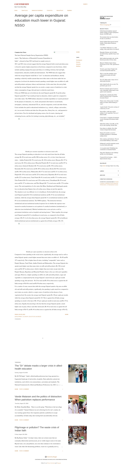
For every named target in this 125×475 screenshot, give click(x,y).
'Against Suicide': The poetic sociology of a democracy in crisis (109, 107)
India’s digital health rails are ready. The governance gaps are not (109, 84)
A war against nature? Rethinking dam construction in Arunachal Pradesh (109, 148)
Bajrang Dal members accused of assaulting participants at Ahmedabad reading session (108, 134)
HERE (104, 166)
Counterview (21, 4)
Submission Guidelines (37, 10)
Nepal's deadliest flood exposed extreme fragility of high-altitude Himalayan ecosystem (109, 43)
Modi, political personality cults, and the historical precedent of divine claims (109, 59)
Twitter (48, 463)
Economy (78, 62)
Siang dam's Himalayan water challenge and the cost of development (109, 153)
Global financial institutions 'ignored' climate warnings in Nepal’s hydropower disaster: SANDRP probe (109, 32)
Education (78, 64)
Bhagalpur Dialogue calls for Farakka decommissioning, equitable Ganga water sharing (109, 53)
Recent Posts (60, 10)
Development (79, 60)
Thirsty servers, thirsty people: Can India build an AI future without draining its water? (109, 102)
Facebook (53, 463)
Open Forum (25, 10)
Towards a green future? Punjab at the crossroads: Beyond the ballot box (108, 69)
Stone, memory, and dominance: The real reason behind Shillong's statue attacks (109, 139)
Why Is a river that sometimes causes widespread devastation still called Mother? (108, 75)
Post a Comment (24, 389)
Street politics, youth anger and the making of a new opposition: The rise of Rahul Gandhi (109, 113)
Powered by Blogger (52, 456)
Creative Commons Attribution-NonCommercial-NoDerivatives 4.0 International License (109, 183)
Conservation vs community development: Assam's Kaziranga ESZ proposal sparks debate (109, 119)
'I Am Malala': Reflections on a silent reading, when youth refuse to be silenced (109, 48)
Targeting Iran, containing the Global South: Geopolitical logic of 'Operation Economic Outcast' (109, 96)
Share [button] (78, 52)
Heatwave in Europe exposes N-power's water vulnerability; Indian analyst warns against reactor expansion (109, 90)
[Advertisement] (51, 39)
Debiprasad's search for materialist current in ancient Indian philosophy (109, 144)
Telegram (59, 463)
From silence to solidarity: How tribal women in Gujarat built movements (108, 128)
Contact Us (49, 10)
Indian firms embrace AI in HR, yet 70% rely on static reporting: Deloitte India (109, 124)
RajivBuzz (69, 10)
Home (15, 10)
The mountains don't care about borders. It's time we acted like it (109, 37)
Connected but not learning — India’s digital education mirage (108, 157)
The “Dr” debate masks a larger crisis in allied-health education (109, 80)
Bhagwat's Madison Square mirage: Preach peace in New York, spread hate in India (109, 64)
